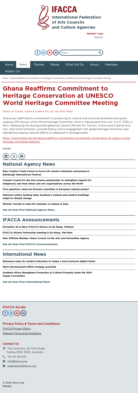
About (94, 64)
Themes (38, 64)
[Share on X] (14, 156)
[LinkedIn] (56, 53)
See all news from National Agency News (29, 209)
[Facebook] (37, 53)
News (23, 64)
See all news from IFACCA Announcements (30, 244)
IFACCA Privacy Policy (17, 328)
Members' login (95, 33)
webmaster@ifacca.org (21, 366)
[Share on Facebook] (22, 156)
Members (111, 64)
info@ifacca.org (17, 361)
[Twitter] (44, 53)
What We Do (74, 64)
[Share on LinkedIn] (6, 156)
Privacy (7, 386)
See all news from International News (26, 281)
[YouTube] (50, 53)
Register (98, 37)
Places (54, 64)
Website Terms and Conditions (22, 333)
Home (9, 64)
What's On (12, 71)
